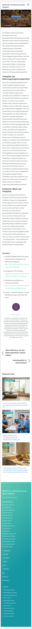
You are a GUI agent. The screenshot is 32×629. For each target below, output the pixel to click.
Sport (4, 565)
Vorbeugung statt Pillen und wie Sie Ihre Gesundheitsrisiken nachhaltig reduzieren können (15, 470)
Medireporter (8, 25)
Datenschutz (5, 580)
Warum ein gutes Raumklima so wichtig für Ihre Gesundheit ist (15, 405)
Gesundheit (16, 16)
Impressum (5, 576)
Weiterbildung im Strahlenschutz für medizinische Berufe (11, 438)
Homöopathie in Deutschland (20, 361)
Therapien (6, 568)
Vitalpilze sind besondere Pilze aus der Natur (16, 20)
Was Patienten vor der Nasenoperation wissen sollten (15, 352)
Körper (5, 561)
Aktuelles (5, 554)
